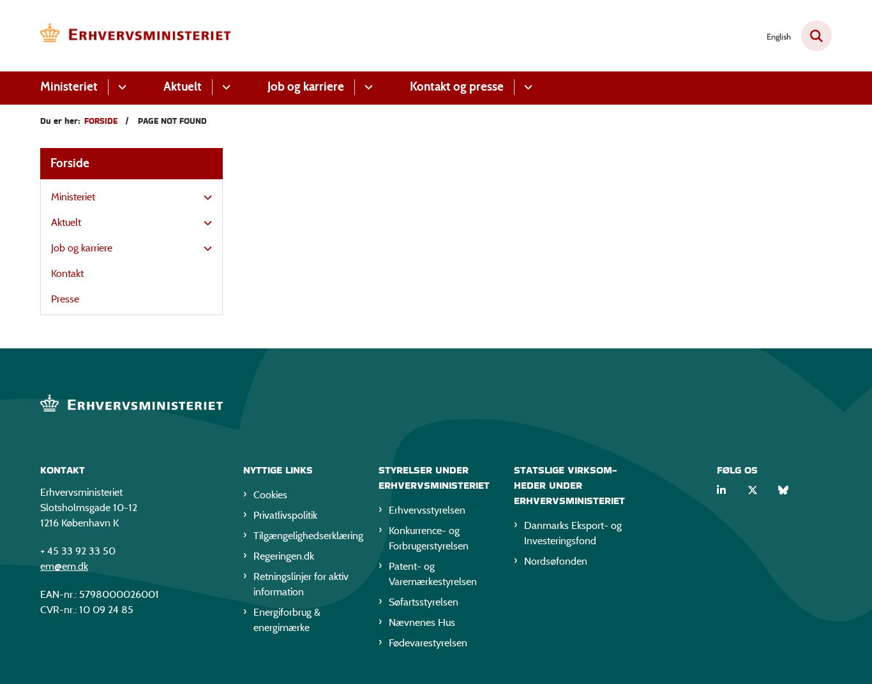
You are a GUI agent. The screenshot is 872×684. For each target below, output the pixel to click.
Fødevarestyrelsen (428, 643)
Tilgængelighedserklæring (305, 536)
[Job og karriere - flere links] (366, 87)
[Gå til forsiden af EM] (136, 35)
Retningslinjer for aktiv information (301, 584)
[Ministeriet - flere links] (120, 87)
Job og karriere (305, 86)
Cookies (270, 495)
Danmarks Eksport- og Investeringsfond (573, 533)
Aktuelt (182, 86)
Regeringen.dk (283, 556)
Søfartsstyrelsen (423, 602)
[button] (204, 198)
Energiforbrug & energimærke (286, 620)
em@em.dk (64, 566)
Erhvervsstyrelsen (427, 510)
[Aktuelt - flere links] (224, 87)
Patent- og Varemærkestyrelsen (433, 574)
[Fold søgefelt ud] (816, 35)
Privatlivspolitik (285, 515)
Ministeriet (69, 86)
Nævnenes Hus (422, 622)
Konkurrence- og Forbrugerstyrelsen (429, 538)
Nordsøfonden (555, 561)
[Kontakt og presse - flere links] (526, 87)
